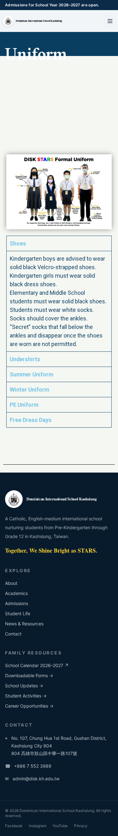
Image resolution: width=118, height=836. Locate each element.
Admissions (16, 603)
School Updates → (24, 685)
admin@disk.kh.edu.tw (32, 778)
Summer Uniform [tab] (31, 374)
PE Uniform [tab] (24, 404)
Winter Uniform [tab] (29, 389)
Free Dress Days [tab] (31, 420)
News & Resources (24, 623)
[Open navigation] (109, 21)
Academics (16, 593)
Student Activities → (26, 695)
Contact (13, 633)
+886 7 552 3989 (28, 766)
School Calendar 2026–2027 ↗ (37, 665)
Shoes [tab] (18, 243)
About (11, 583)
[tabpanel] (59, 301)
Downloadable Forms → (29, 675)
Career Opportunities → (29, 706)
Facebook (14, 825)
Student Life (17, 613)
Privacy (80, 825)
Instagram (37, 825)
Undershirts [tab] (25, 359)
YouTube (60, 825)
